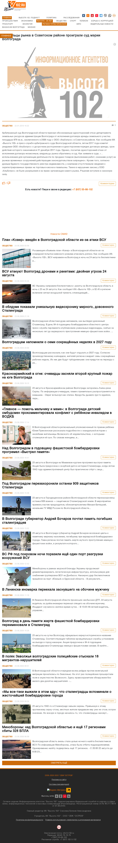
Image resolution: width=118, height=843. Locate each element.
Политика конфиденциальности (29, 820)
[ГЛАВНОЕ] (59, 83)
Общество (7, 126)
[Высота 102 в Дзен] (96, 15)
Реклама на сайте (59, 779)
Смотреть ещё (59, 763)
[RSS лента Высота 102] (68, 796)
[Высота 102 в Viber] (105, 15)
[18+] (114, 15)
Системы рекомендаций (59, 784)
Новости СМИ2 (59, 234)
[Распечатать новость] (115, 44)
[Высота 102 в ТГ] (101, 15)
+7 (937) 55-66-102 (82, 190)
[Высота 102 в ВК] (83, 15)
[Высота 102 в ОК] (88, 15)
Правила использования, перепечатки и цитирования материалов (73, 820)
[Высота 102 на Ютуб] (92, 15)
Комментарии (107, 184)
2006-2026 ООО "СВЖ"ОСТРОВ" (59, 775)
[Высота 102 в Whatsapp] (110, 15)
